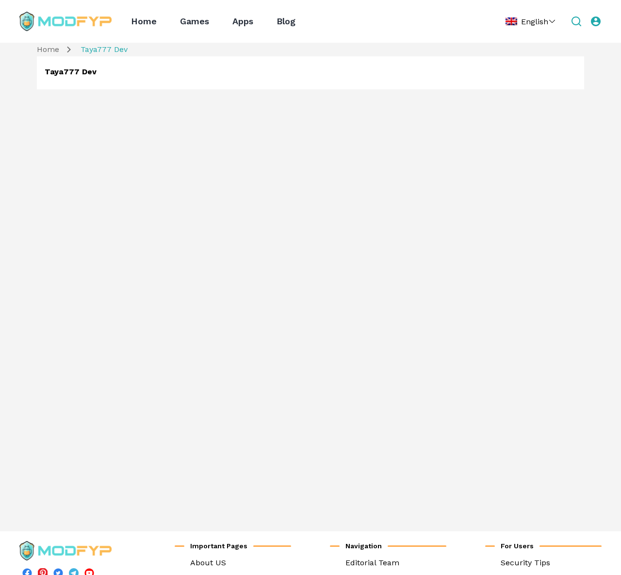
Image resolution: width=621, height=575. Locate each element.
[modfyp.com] (65, 21)
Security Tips (525, 562)
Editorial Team (372, 562)
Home (144, 21)
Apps (242, 21)
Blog (286, 21)
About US (208, 562)
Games (194, 21)
